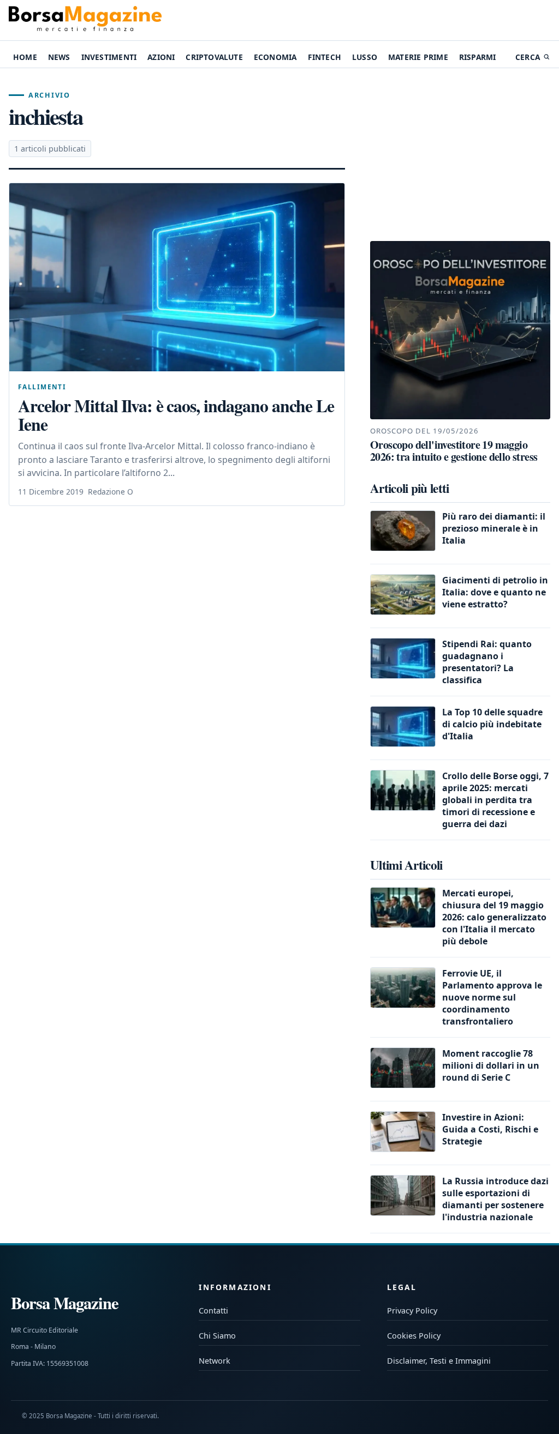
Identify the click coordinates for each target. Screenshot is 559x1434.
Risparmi (477, 57)
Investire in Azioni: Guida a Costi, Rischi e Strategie (490, 1129)
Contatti (213, 1310)
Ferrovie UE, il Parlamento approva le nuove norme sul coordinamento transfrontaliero (492, 997)
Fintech (324, 57)
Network (214, 1360)
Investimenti (108, 57)
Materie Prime (418, 57)
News (59, 57)
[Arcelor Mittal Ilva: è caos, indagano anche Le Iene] (176, 277)
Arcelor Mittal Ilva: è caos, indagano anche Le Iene (176, 415)
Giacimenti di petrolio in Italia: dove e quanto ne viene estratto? (495, 592)
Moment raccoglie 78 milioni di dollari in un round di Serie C (490, 1065)
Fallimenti (42, 386)
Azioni (161, 57)
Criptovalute (214, 57)
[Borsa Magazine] (85, 20)
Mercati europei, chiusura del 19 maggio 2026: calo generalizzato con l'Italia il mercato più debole (494, 917)
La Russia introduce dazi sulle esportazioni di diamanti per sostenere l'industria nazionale (495, 1199)
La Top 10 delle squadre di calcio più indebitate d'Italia (492, 724)
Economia (275, 57)
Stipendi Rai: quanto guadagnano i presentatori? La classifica (487, 662)
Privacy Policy (412, 1310)
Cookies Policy (414, 1335)
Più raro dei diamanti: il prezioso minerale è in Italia (493, 528)
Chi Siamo (217, 1335)
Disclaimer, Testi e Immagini (439, 1360)
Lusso (364, 57)
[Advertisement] (460, 155)
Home (25, 57)
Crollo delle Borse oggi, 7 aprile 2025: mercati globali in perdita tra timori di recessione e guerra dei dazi (495, 800)
